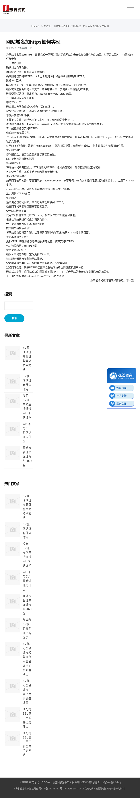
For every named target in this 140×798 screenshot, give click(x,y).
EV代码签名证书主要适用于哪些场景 (27, 691)
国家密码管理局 (111, 782)
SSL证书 (11, 84)
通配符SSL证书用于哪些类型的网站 (27, 744)
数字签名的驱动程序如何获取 (107, 280)
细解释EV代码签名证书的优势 (27, 628)
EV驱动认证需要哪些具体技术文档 (27, 358)
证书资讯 (46, 26)
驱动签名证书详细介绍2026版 (27, 456)
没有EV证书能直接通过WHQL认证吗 (27, 406)
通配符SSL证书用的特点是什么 (27, 718)
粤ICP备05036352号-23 (52, 788)
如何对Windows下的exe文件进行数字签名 (40, 276)
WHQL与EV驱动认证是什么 (27, 432)
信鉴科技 (57, 782)
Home (34, 26)
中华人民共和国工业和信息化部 (82, 782)
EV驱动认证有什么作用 (27, 383)
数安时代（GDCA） (40, 782)
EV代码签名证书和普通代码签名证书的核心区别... (27, 659)
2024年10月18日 (26, 48)
